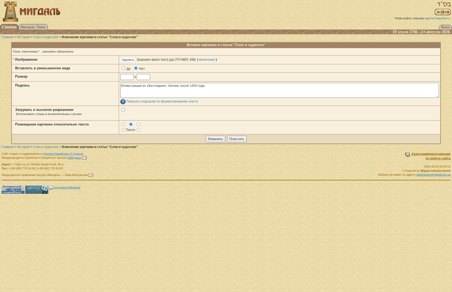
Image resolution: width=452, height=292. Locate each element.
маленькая (207, 59)
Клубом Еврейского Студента (63, 153)
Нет (141, 69)
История (23, 37)
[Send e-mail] (84, 157)
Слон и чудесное (45, 37)
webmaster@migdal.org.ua (433, 174)
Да (128, 69)
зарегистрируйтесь (437, 18)
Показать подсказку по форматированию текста (162, 102)
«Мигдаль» (74, 157)
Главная (7, 37)
